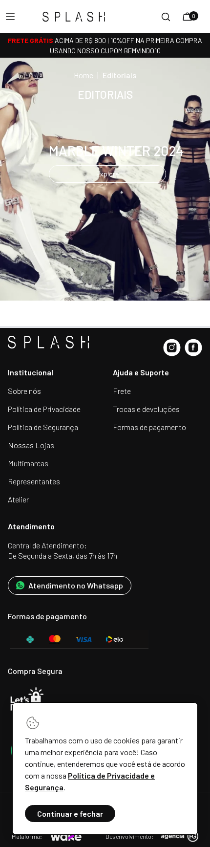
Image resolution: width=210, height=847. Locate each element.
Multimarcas (28, 463)
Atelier (18, 499)
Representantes (34, 481)
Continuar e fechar (70, 813)
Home (83, 75)
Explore (107, 174)
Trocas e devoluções (146, 408)
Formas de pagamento (149, 427)
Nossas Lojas (31, 445)
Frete (122, 390)
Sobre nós (24, 390)
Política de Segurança (43, 427)
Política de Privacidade (44, 408)
